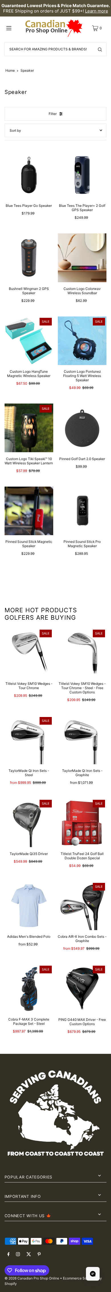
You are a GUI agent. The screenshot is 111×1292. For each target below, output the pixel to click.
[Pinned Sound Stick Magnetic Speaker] (29, 511)
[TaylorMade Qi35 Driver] (29, 822)
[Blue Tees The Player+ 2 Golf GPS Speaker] (82, 175)
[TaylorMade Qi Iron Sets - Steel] (29, 740)
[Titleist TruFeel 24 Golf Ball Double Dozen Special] (82, 822)
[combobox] (55, 49)
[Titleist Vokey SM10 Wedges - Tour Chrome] (29, 652)
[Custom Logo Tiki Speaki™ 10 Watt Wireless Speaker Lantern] (29, 427)
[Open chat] (93, 1274)
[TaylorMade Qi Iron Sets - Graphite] (82, 740)
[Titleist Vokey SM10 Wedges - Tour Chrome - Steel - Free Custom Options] (82, 652)
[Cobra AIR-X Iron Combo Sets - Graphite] (82, 905)
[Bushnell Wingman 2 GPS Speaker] (29, 257)
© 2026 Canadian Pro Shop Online (32, 1278)
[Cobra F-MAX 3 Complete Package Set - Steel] (29, 988)
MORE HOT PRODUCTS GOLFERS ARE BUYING (41, 613)
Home (10, 70)
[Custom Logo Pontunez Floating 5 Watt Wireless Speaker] (82, 340)
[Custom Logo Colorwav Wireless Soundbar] (82, 257)
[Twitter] (28, 1254)
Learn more (96, 11)
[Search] (100, 49)
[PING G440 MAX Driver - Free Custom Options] (82, 988)
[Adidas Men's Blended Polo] (29, 905)
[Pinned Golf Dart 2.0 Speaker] (82, 427)
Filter (53, 114)
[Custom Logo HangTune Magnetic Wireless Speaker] (29, 340)
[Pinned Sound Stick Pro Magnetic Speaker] (82, 511)
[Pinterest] (39, 1254)
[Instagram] (18, 1254)
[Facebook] (8, 1254)
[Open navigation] (14, 28)
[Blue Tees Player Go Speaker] (29, 175)
